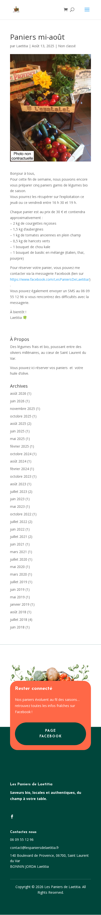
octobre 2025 (20, 416)
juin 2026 (17, 401)
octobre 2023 (20, 476)
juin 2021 (17, 544)
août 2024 (18, 461)
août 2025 (18, 423)
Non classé (67, 46)
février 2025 (19, 446)
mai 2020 (17, 566)
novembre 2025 (22, 408)
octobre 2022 (20, 514)
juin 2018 (17, 627)
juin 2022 (17, 529)
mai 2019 (17, 597)
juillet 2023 (18, 491)
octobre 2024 (20, 454)
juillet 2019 (18, 581)
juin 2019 (17, 589)
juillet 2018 (18, 619)
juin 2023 (17, 499)
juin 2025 (17, 431)
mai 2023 (17, 506)
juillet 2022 (18, 521)
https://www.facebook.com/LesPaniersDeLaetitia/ (49, 279)
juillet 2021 (18, 536)
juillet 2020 (18, 559)
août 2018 (18, 612)
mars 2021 (18, 551)
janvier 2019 (19, 604)
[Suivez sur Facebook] (12, 817)
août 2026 (18, 393)
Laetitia (22, 46)
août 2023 (18, 484)
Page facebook (50, 734)
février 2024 (19, 468)
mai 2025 (17, 438)
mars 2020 (18, 574)
